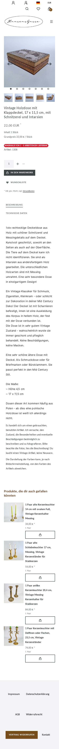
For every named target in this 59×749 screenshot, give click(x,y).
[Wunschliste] (38, 9)
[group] (14, 512)
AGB (17, 714)
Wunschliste (18, 182)
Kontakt (46, 735)
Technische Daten (16, 213)
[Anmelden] (14, 3)
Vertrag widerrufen (21, 735)
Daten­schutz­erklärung (37, 694)
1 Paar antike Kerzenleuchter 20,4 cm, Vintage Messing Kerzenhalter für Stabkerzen (38, 594)
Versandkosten (28, 191)
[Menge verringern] (24, 164)
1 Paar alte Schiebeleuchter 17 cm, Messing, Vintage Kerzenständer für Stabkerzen (38, 552)
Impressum (14, 694)
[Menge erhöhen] (18, 164)
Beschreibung (14, 205)
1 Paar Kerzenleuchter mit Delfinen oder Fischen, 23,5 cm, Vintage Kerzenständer (39, 635)
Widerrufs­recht (34, 714)
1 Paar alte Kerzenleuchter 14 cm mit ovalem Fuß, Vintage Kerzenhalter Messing (40, 511)
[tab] (14, 205)
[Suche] (27, 9)
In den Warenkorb (22, 172)
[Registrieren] (26, 3)
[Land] (38, 3)
